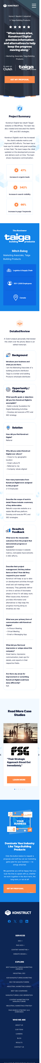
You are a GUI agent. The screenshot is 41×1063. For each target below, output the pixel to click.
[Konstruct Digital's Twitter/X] (15, 922)
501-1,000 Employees (23, 283)
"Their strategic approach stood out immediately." (19, 762)
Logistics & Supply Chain (23, 270)
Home (11, 16)
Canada (23, 298)
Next (38, 754)
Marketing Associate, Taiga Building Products (16, 254)
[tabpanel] (20, 755)
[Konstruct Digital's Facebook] (9, 922)
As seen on (7, 66)
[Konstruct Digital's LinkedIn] (26, 922)
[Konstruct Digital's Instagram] (21, 922)
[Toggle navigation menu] (34, 6)
